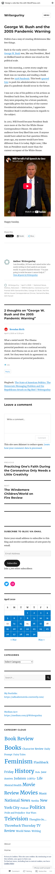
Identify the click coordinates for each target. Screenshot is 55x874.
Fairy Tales (19, 754)
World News (23, 831)
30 (34, 634)
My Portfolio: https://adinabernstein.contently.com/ (24, 695)
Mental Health (12, 785)
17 (41, 623)
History (24, 771)
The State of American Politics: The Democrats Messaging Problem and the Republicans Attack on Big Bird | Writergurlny (27, 386)
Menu (46, 15)
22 (27, 629)
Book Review (19, 739)
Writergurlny (14, 15)
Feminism (18, 761)
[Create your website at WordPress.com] (27, 3)
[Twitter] (6, 584)
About (7, 844)
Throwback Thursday (19, 825)
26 (7, 634)
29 (27, 634)
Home (7, 850)
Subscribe (12, 563)
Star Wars (31, 813)
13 (14, 623)
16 (34, 623)
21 (21, 629)
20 (14, 629)
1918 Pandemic (22, 78)
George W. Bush (12, 53)
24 (40, 629)
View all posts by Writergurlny (25, 275)
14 (21, 623)
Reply (7, 372)
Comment (42, 438)
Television (15, 288)
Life (40, 778)
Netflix (35, 800)
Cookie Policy (9, 864)
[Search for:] (24, 677)
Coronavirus (40, 288)
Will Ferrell (8, 296)
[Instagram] (12, 584)
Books (12, 747)
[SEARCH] (48, 677)
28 (21, 634)
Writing (36, 831)
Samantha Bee (42, 293)
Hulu (37, 772)
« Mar (13, 639)
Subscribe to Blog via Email (22, 531)
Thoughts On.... (38, 819)
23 (34, 629)
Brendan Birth (17, 329)
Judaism (20, 778)
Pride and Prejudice (14, 812)
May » (41, 639)
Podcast (24, 808)
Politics (7, 288)
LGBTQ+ (31, 778)
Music (43, 793)
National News (40, 285)
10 (41, 618)
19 (7, 629)
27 (14, 634)
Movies (29, 792)
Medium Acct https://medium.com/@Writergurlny (23, 714)
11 (47, 618)
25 (47, 629)
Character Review (32, 748)
